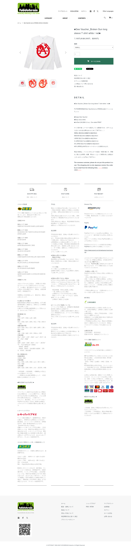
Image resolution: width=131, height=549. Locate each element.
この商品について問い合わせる (83, 84)
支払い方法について (67, 513)
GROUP (65, 18)
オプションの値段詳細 (81, 81)
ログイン (84, 11)
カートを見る (108, 513)
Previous (20, 52)
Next (65, 52)
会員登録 (106, 507)
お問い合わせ (108, 516)
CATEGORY (48, 18)
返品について (78, 75)
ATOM (92, 507)
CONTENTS (81, 18)
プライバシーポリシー (68, 519)
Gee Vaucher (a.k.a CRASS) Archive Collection (36, 23)
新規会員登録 (74, 11)
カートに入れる (95, 61)
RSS (87, 507)
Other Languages (108, 11)
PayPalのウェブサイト (91, 246)
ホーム (19, 23)
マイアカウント (63, 11)
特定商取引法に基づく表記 (82, 78)
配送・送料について (67, 507)
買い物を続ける (79, 86)
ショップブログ (90, 503)
